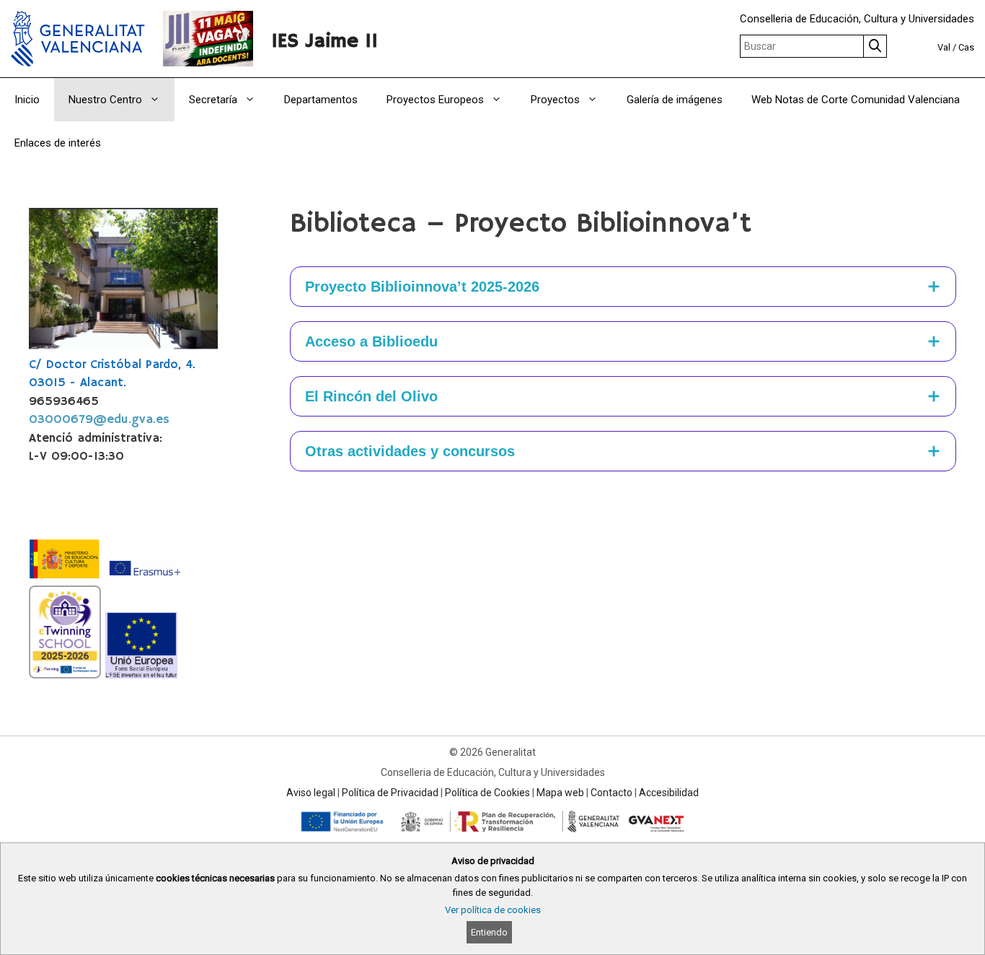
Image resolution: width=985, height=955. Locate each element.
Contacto (611, 792)
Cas (966, 47)
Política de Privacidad (390, 792)
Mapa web (560, 792)
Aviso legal (310, 792)
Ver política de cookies (493, 909)
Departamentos (321, 99)
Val (943, 47)
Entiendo (489, 932)
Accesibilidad (669, 792)
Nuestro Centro (105, 99)
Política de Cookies (487, 792)
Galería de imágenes (675, 99)
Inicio (27, 99)
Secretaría (213, 99)
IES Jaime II (324, 41)
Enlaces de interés (57, 142)
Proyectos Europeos (435, 99)
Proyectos (555, 99)
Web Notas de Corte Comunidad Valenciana (855, 99)
